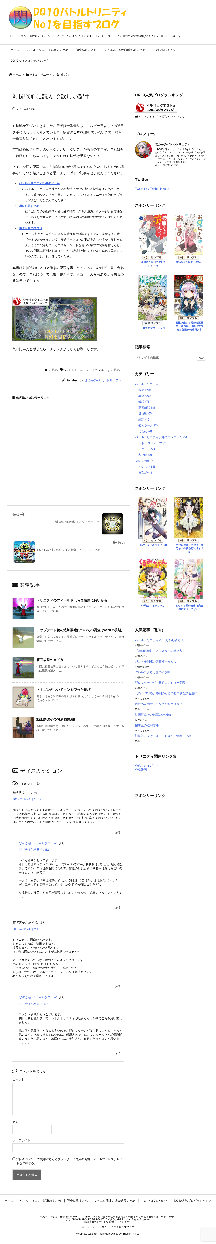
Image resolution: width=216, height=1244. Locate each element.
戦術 (144, 390)
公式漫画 (141, 769)
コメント (18, 1079)
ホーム (17, 74)
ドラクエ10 (99, 370)
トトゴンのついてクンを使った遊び (63, 689)
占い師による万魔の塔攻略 (152, 672)
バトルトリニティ (40, 74)
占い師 (145, 455)
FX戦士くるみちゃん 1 (153, 605)
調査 (144, 395)
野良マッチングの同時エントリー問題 (160, 682)
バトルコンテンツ (152, 443)
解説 (143, 401)
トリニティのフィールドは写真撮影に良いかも (71, 600)
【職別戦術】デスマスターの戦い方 (158, 651)
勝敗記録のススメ (30, 228)
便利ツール (148, 425)
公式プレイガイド (147, 765)
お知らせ (146, 466)
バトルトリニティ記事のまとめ (39, 183)
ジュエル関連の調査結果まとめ (155, 661)
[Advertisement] (68, 439)
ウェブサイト (21, 1140)
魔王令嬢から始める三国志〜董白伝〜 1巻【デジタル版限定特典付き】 (189, 326)
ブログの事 (145, 461)
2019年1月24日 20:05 (27, 929)
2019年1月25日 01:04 (34, 1003)
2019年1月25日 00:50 (34, 849)
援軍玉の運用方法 (147, 725)
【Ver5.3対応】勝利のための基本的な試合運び (166, 693)
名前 (15, 1122)
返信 (117, 832)
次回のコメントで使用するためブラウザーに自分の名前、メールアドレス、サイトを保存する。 (69, 1161)
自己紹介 (146, 472)
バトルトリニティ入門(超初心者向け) (159, 640)
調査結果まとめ (29, 206)
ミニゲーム (148, 449)
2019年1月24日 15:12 (27, 799)
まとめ (145, 431)
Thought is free (131, 1233)
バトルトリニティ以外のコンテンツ (161, 437)
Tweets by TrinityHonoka (152, 188)
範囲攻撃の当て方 (49, 660)
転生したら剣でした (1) (153, 545)
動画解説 (146, 407)
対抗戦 (65, 74)
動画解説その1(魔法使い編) (153, 714)
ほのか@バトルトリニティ (103, 380)
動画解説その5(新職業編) (55, 719)
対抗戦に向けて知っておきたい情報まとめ (163, 736)
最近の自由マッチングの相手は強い (158, 704)
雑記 (144, 419)
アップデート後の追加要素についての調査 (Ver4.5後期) (79, 630)
